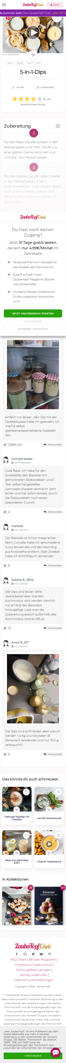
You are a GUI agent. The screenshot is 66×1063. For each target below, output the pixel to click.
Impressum (23, 964)
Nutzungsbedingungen (33, 970)
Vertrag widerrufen (33, 975)
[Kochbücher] (33, 55)
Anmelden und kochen (33, 328)
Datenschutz (43, 964)
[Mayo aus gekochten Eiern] (17, 844)
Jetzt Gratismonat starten (33, 313)
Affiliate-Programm (43, 959)
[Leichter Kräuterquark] (49, 801)
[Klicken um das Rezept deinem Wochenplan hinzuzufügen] (26, 792)
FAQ (13, 959)
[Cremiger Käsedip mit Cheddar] (17, 801)
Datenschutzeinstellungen (33, 980)
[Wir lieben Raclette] (17, 906)
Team (23, 959)
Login (55, 5)
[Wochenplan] (57, 18)
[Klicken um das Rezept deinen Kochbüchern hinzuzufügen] (16, 810)
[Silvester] (49, 906)
